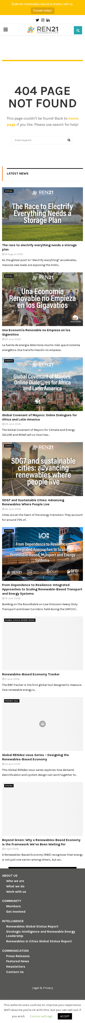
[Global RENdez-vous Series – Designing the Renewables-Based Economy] (42, 724)
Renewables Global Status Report (32, 926)
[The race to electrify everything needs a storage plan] (42, 214)
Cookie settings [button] (41, 1016)
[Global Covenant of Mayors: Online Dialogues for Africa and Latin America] (42, 384)
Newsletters (15, 966)
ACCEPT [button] (65, 1016)
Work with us (16, 892)
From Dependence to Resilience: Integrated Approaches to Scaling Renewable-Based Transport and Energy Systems (42, 589)
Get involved (15, 911)
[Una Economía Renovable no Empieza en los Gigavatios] (42, 299)
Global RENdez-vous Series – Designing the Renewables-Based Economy (35, 757)
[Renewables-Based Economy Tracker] (42, 643)
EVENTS (9, 361)
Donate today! (42, 10)
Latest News (17, 173)
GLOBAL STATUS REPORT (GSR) (19, 620)
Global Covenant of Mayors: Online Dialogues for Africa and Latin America (39, 417)
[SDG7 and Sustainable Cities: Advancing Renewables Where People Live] (42, 469)
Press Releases (18, 956)
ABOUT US (10, 875)
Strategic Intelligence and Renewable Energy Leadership (40, 934)
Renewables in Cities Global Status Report (39, 941)
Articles (9, 191)
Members (13, 906)
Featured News (17, 961)
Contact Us (15, 972)
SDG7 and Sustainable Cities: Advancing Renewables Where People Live (33, 502)
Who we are (15, 881)
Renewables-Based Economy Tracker (31, 674)
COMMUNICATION (15, 951)
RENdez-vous (11, 701)
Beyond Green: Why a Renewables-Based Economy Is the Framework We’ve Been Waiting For (41, 842)
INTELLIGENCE (13, 921)
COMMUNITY (11, 901)
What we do (15, 886)
